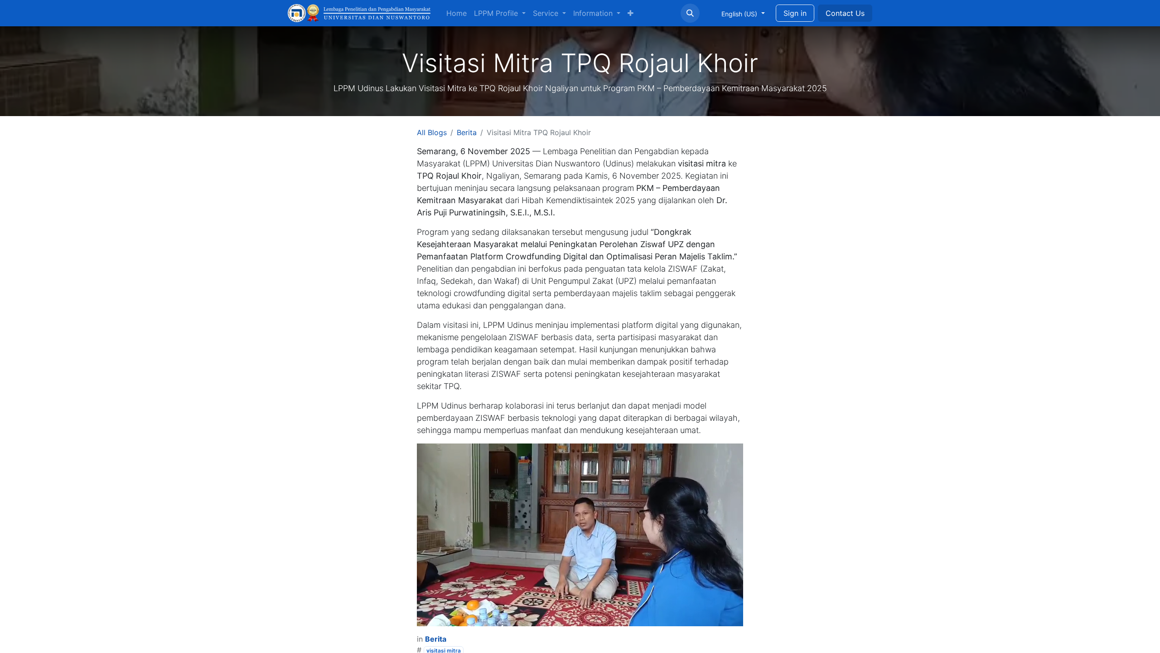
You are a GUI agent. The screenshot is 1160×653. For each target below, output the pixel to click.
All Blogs (432, 132)
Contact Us (845, 13)
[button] (690, 13)
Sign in (795, 13)
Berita (467, 132)
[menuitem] (456, 13)
